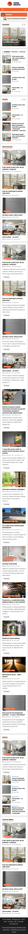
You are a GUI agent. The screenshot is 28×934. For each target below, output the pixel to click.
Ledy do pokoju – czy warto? (6, 89)
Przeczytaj (7, 277)
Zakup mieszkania (16, 445)
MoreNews (14, 930)
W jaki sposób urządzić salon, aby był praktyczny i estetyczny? (6, 59)
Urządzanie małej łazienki (14, 554)
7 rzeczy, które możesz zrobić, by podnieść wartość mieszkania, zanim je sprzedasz (14, 439)
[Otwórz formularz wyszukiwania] (25, 9)
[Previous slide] (23, 25)
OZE (16, 521)
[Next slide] (25, 25)
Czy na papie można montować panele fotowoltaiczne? (14, 515)
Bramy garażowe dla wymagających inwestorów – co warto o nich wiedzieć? (14, 703)
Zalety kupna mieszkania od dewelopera (14, 479)
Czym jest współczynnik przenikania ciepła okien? (6, 69)
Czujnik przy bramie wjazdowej (14, 628)
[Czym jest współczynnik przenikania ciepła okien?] (14, 181)
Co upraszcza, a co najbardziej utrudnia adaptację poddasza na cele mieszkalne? (14, 590)
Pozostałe (20, 921)
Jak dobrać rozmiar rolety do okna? (6, 79)
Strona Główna (6, 919)
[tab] (6, 52)
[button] (2, 9)
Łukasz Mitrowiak (8, 44)
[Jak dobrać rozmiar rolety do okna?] (14, 205)
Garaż (13, 634)
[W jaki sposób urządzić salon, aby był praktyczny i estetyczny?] (14, 157)
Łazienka (14, 557)
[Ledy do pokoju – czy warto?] (14, 227)
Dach (13, 521)
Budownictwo (7, 37)
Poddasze (17, 596)
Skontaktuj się (14, 924)
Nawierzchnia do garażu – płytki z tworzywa (14, 664)
